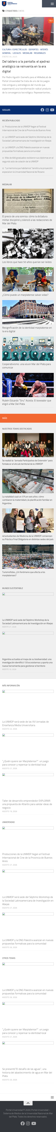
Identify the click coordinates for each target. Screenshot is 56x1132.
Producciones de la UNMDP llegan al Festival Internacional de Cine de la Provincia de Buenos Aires (27, 858)
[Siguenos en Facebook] (42, 110)
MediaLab (27, 53)
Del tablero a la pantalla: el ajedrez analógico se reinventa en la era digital (26, 66)
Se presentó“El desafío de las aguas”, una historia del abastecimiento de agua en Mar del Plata (27, 1072)
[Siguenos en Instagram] (47, 110)
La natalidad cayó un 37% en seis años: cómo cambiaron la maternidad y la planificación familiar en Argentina (27, 500)
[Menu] (52, 3)
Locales (17, 53)
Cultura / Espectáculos (14, 49)
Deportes (34, 49)
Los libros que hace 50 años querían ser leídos (27, 262)
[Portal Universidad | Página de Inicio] (12, 3)
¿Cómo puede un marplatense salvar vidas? (25, 294)
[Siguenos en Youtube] (52, 110)
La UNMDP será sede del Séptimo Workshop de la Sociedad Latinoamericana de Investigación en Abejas (27, 901)
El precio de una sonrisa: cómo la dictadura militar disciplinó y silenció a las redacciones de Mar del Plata (27, 220)
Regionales (40, 53)
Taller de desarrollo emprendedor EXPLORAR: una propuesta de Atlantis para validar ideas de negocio (27, 804)
